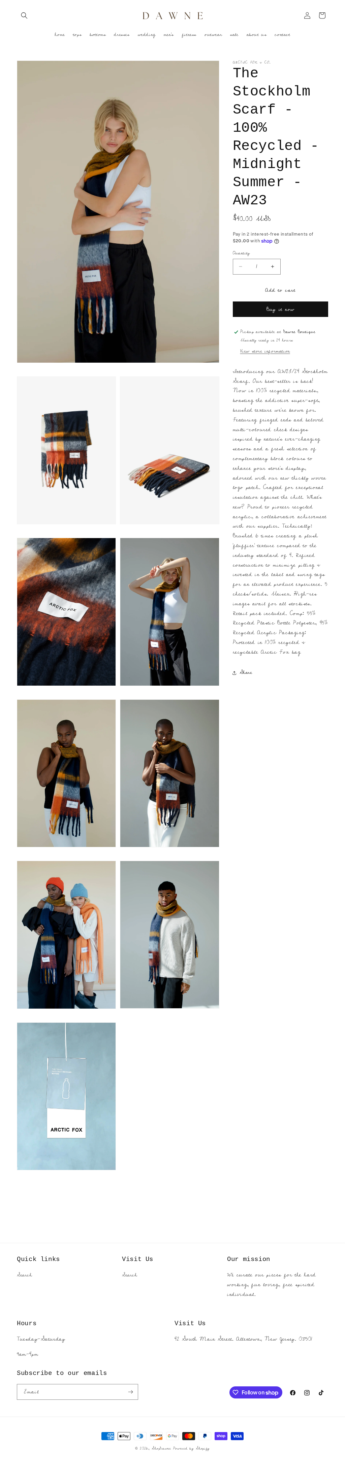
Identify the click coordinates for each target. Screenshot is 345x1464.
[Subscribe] (130, 1392)
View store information (265, 351)
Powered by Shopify (191, 1448)
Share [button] (246, 672)
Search (24, 1275)
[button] (24, 15)
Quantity (241, 253)
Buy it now (280, 309)
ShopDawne (161, 1448)
